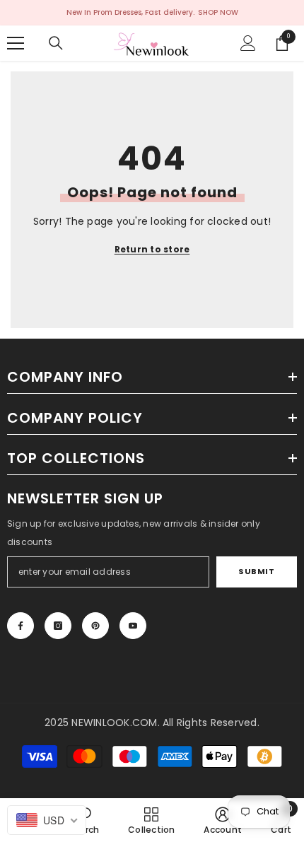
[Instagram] (58, 625)
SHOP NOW (218, 12)
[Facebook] (20, 625)
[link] (222, 820)
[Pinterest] (95, 625)
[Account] (248, 43)
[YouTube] (132, 625)
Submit (256, 571)
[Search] (55, 43)
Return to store (152, 249)
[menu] (15, 43)
